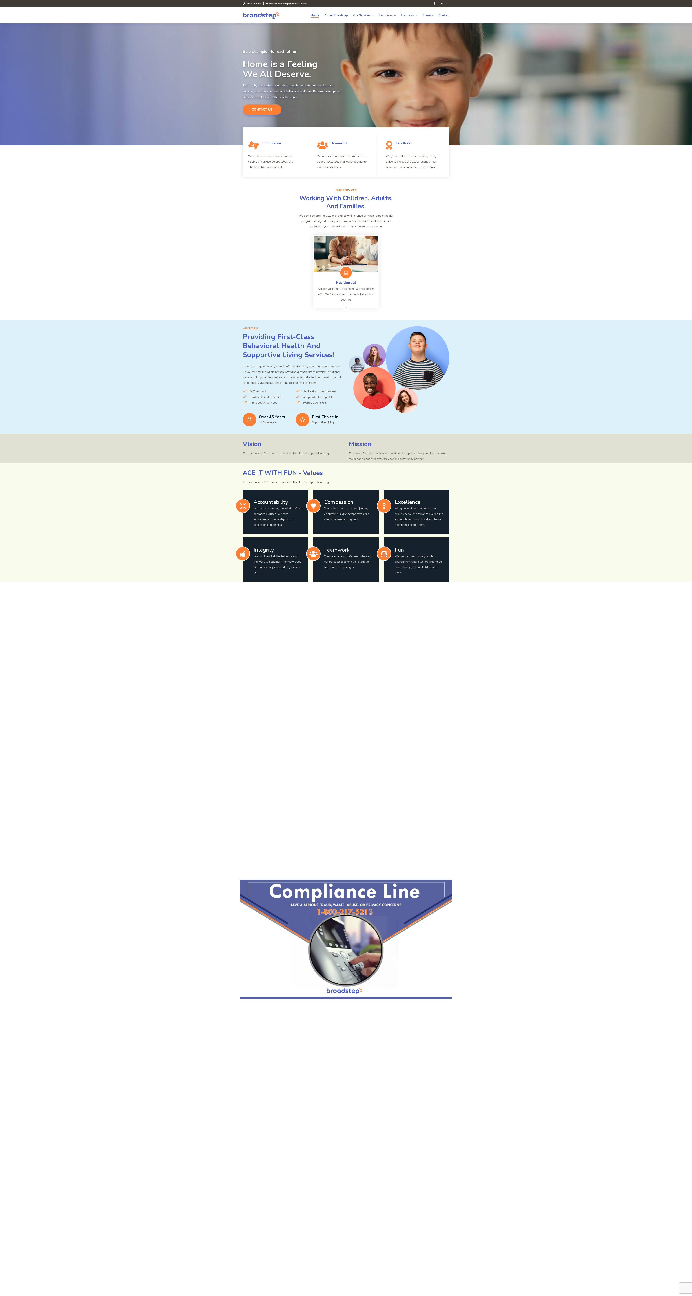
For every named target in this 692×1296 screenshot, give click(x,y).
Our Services (361, 15)
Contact (443, 15)
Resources (386, 15)
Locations (407, 15)
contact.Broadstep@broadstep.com (288, 3)
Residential (346, 282)
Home (315, 15)
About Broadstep (336, 15)
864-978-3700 (253, 3)
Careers (427, 15)
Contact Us (262, 109)
